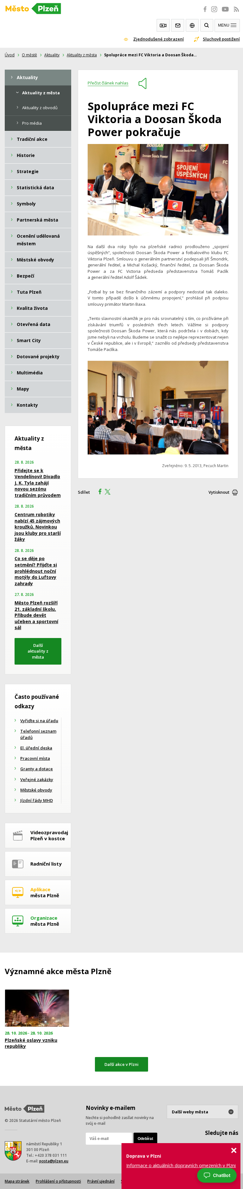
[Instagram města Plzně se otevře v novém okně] (214, 13)
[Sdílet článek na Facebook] (98, 492)
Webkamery (163, 25)
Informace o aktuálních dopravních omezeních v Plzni (181, 1165)
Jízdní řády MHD (36, 800)
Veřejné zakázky (36, 779)
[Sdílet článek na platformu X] (110, 492)
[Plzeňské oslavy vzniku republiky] (40, 1008)
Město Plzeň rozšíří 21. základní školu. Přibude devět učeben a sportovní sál (36, 615)
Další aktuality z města (38, 651)
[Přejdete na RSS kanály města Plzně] (236, 13)
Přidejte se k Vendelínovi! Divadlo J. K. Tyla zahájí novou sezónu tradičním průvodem (38, 482)
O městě (29, 55)
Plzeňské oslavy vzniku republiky (31, 1043)
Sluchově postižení (221, 39)
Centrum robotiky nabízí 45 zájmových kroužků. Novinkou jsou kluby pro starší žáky (38, 526)
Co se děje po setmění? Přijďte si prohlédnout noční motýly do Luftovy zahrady (36, 570)
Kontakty (177, 25)
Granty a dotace (36, 769)
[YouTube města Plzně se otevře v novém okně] (225, 13)
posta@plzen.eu (53, 1161)
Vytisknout (219, 492)
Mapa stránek (17, 1181)
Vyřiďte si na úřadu (39, 720)
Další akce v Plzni (121, 1064)
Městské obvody (36, 790)
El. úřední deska (36, 748)
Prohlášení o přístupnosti (58, 1181)
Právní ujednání (101, 1181)
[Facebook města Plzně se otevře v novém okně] (203, 13)
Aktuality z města (82, 55)
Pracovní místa (35, 758)
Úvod (10, 55)
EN (192, 25)
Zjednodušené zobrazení (158, 39)
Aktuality (51, 55)
